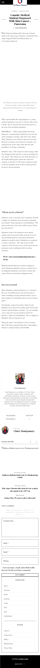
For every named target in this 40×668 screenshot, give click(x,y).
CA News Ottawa (23, 659)
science (6, 603)
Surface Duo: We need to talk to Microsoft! (20, 496)
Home (6, 586)
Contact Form (8, 635)
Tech (5, 607)
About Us (7, 631)
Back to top (18, 664)
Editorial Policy (8, 644)
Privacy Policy (8, 648)
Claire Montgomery (21, 28)
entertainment (8, 616)
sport (5, 612)
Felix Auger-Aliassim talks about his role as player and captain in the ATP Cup (20, 488)
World (6, 594)
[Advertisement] (20, 79)
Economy (7, 599)
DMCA (6, 639)
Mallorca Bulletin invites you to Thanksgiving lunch (20, 476)
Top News (14, 11)
